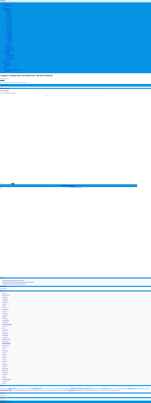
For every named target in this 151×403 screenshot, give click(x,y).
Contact (3, 6)
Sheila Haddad (4, 372)
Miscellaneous (7, 51)
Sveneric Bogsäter (6, 379)
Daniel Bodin (4, 304)
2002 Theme (9, 16)
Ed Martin (4, 316)
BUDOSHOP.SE (5, 78)
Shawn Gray (5, 370)
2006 (4, 388)
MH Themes (10, 402)
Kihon (115, 388)
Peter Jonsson (4, 359)
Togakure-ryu (9, 45)
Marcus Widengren (5, 337)
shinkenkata (44, 390)
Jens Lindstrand (4, 326)
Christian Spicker (5, 302)
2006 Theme (9, 22)
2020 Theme (9, 35)
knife (126, 388)
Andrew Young (4, 293)
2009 (7, 388)
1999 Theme (9, 12)
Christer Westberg (5, 300)
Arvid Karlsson (4, 298)
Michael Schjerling (5, 345)
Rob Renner (4, 366)
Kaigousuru (94, 388)
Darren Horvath (4, 307)
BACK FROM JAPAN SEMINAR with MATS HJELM (13, 280)
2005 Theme (9, 21)
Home (3, 2)
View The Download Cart (68, 185)
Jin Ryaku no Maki (10, 58)
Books (3, 61)
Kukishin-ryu (9, 39)
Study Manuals (7, 65)
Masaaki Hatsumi (5, 340)
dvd (43, 388)
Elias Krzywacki (5, 318)
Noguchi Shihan (5, 350)
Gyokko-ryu (9, 42)
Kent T (3, 328)
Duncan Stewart (5, 314)
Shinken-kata (7, 52)
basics (11, 388)
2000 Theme (9, 13)
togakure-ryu (108, 390)
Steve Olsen (4, 377)
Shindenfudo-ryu (10, 37)
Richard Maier (4, 363)
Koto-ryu (8, 43)
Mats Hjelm (6, 343)
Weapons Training (8, 59)
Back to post (5, 84)
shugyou (48, 390)
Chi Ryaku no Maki (10, 56)
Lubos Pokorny (5, 335)
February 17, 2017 (2, 78)
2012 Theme (9, 32)
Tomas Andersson (4, 381)
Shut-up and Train (8, 71)
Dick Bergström (4, 311)
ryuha (17, 390)
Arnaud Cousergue (5, 295)
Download (36, 388)
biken (17, 388)
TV (3, 72)
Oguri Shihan (4, 352)
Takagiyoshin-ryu (10, 40)
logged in (6, 93)
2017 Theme (9, 33)
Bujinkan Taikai (8, 46)
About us (6, 3)
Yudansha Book (8, 63)
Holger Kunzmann (7, 324)
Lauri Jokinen (5, 333)
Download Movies (5, 8)
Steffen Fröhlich (5, 374)
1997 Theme (9, 10)
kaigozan (100, 388)
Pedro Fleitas (4, 357)
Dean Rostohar (5, 309)
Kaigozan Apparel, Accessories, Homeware (13, 69)
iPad (74, 388)
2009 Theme (9, 27)
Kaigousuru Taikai (10, 49)
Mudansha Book (8, 62)
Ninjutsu (13, 390)
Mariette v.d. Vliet (6, 339)
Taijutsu (71, 390)
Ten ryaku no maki (101, 390)
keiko (105, 388)
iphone (81, 388)
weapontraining (115, 390)
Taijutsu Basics (7, 54)
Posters (6, 67)
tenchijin (89, 390)
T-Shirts (3, 68)
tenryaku (95, 390)
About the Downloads (9, 5)
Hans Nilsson (5, 322)
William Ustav (4, 383)
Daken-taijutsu (22, 388)
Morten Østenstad (4, 347)
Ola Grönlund (4, 354)
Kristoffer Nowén (4, 331)
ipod (88, 388)
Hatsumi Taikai (10, 48)
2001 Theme (9, 15)
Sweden (61, 390)
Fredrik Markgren (5, 320)
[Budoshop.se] (75, 0)
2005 (1, 388)
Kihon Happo (120, 388)
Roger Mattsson (5, 368)
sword (65, 390)
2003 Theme (9, 18)
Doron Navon (4, 313)
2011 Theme (9, 30)
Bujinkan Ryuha (8, 36)
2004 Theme (9, 19)
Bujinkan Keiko (8, 9)
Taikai (77, 390)
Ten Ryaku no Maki (11, 55)
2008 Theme (9, 25)
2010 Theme (9, 29)
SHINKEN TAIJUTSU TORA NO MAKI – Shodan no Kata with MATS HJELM (18, 282)
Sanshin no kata (23, 390)
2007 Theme (9, 24)
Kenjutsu (111, 388)
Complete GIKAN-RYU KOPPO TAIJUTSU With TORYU (13, 283)
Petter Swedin (4, 361)
